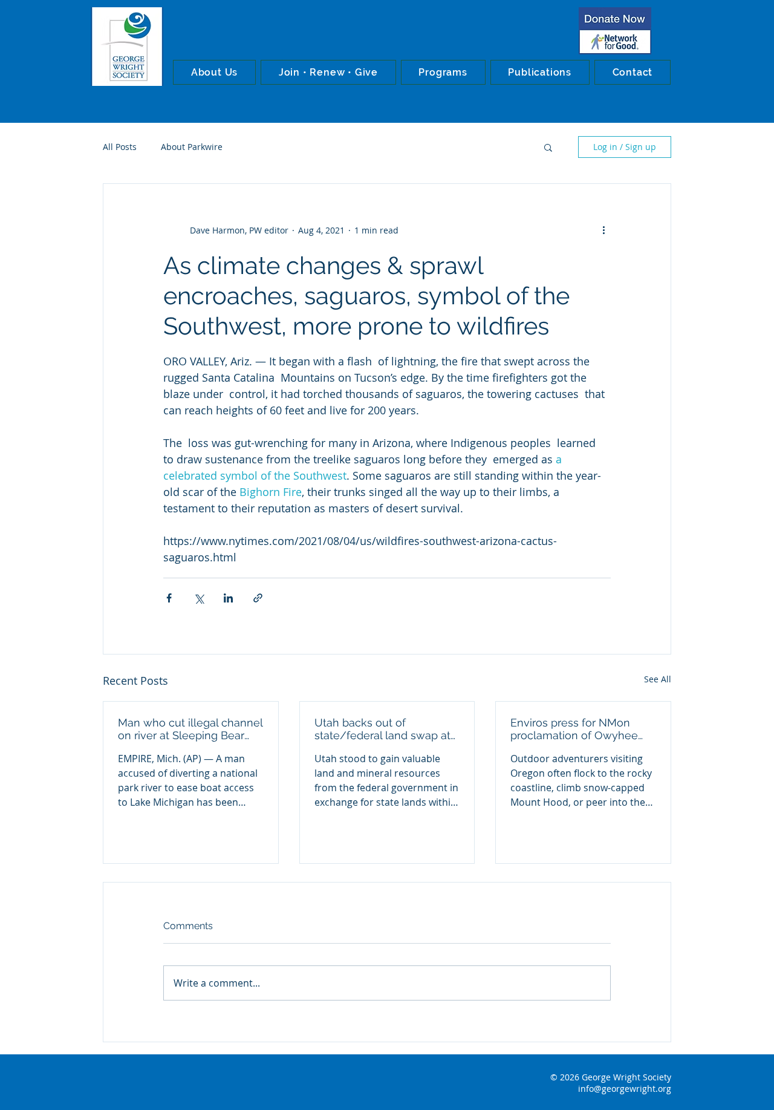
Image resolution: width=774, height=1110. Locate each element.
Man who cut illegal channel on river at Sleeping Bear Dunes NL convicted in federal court (190, 729)
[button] (214, 72)
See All (657, 679)
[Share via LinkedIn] (228, 598)
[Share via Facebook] (169, 598)
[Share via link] (258, 598)
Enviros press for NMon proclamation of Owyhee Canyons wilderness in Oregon (574, 729)
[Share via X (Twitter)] (198, 598)
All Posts (120, 146)
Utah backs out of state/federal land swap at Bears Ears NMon (382, 729)
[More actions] (603, 230)
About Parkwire (192, 146)
